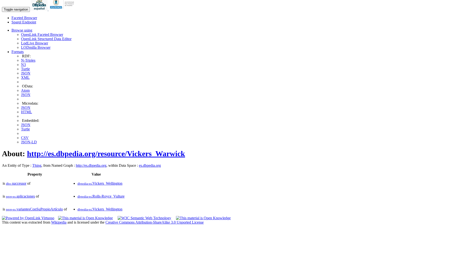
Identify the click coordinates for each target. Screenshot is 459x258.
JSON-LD (29, 142)
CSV (25, 138)
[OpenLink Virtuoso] (28, 218)
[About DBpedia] (40, 9)
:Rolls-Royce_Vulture (101, 196)
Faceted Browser (24, 18)
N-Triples (28, 60)
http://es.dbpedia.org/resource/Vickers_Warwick (106, 153)
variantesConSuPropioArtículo (34, 209)
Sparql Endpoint (23, 22)
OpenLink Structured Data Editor (46, 39)
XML (25, 77)
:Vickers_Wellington (99, 183)
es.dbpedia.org (150, 165)
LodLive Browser (34, 43)
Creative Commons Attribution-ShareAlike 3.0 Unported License (154, 222)
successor (16, 183)
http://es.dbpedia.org (91, 165)
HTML (26, 112)
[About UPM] (63, 9)
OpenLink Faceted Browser (42, 34)
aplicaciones (20, 196)
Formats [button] (17, 52)
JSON (25, 73)
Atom (25, 90)
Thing (36, 165)
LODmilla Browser (35, 47)
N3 (23, 65)
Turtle (25, 69)
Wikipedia (58, 222)
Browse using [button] (21, 30)
